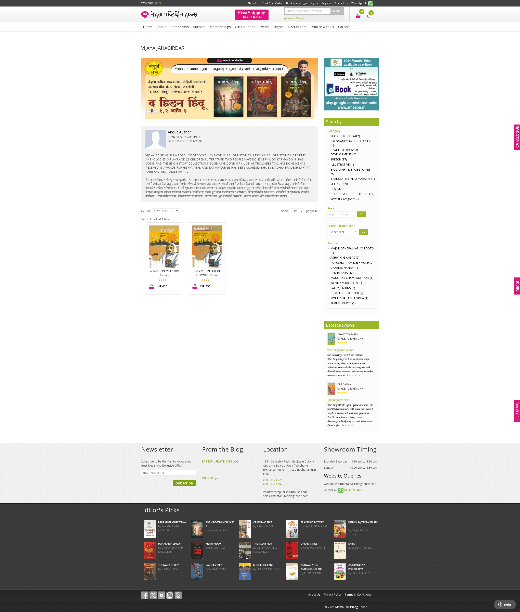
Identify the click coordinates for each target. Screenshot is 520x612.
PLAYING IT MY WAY (312, 522)
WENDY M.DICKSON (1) (346, 283)
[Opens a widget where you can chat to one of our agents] (505, 605)
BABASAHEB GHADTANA (172, 522)
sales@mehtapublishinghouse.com (286, 496)
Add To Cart (152, 287)
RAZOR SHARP (214, 565)
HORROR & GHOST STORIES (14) (352, 194)
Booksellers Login (296, 3)
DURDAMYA (344, 384)
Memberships (220, 27)
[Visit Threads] (178, 595)
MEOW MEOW (213, 543)
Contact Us (341, 3)
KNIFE (351, 543)
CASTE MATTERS (262, 522)
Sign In (314, 3)
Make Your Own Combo (230, 3)
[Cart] (356, 15)
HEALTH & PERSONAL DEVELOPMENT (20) (345, 152)
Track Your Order (272, 3)
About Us (253, 3)
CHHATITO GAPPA (347, 334)
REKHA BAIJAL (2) (342, 273)
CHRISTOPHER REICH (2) (346, 293)
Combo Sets (179, 27)
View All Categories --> (345, 199)
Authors (199, 27)
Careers (344, 27)
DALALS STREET (310, 543)
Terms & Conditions (358, 594)
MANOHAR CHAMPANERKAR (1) (351, 278)
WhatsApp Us (359, 3)
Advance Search (294, 18)
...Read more (352, 375)
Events (264, 27)
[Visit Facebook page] (144, 595)
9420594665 (355, 490)
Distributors (297, 27)
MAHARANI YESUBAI (169, 543)
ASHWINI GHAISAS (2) (344, 257)
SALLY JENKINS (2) (342, 288)
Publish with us (322, 27)
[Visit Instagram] (169, 595)
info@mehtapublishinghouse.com (285, 492)
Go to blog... (210, 478)
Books (161, 27)
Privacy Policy (332, 594)
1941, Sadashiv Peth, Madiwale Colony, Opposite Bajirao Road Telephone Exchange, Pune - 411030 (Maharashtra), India (290, 467)
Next (155, 112)
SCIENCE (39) (339, 184)
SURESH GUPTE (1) (343, 303)
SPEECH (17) (338, 159)
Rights (279, 27)
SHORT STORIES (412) (345, 136)
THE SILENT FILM (262, 543)
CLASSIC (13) (339, 189)
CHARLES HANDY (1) (344, 268)
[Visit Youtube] (161, 595)
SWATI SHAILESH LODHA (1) (349, 298)
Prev (148, 112)
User (158, 3)
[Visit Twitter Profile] (153, 595)
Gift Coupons (245, 27)
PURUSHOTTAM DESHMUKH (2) (351, 262)
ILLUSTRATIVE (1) (342, 164)
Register (326, 3)
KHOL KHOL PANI (263, 565)
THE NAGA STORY (168, 565)
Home (147, 27)
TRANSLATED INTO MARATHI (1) (352, 179)
